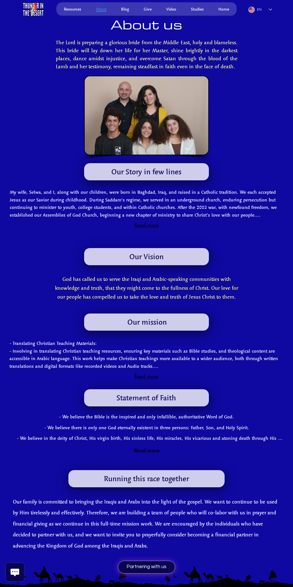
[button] (32, 9)
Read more (146, 224)
